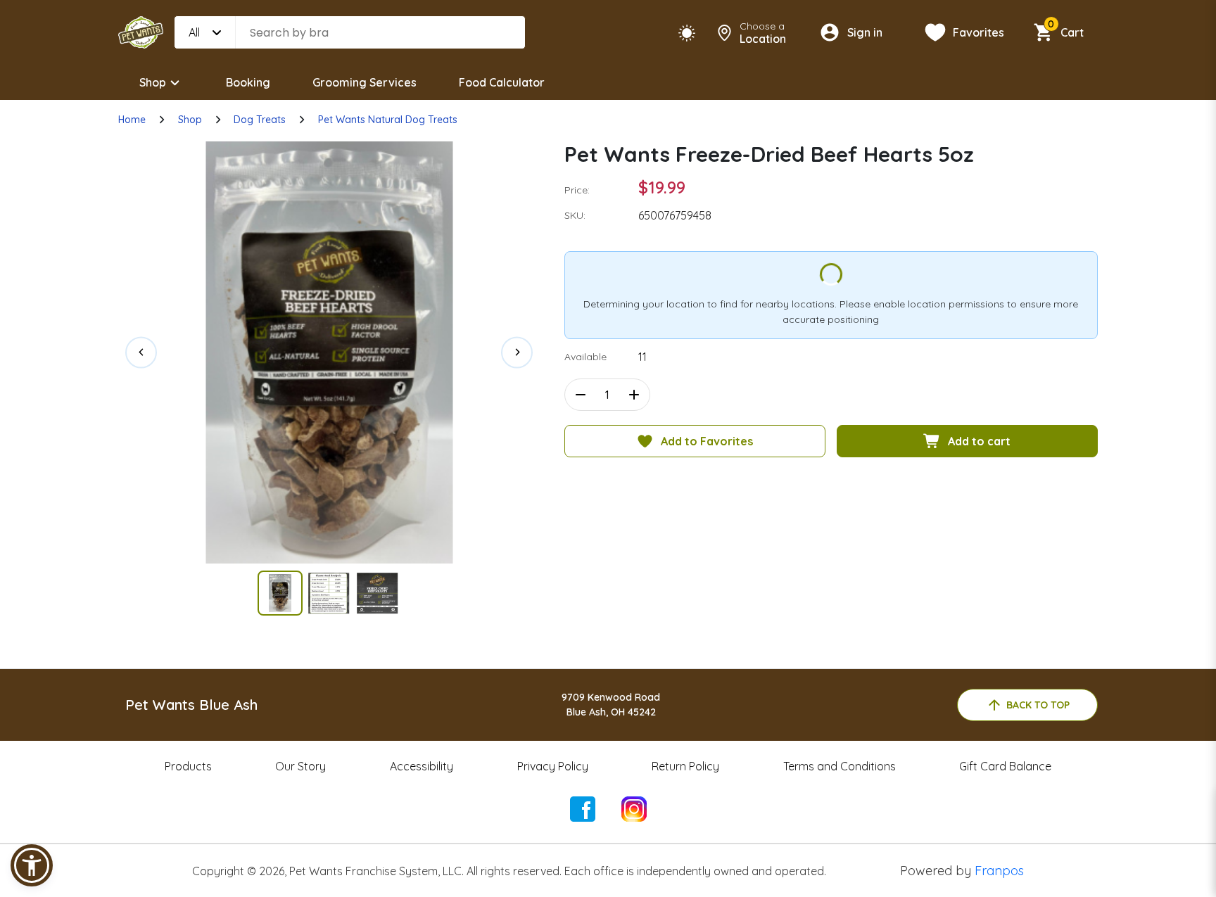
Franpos (999, 871)
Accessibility (421, 766)
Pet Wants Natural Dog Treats (387, 119)
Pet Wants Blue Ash (191, 704)
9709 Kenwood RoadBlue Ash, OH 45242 (611, 704)
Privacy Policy (552, 766)
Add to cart (979, 441)
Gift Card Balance (1005, 766)
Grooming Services (364, 82)
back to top (1038, 705)
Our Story (300, 766)
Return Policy (685, 766)
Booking (248, 82)
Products (188, 766)
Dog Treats (260, 119)
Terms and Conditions (839, 766)
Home (132, 119)
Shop (152, 82)
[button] (31, 865)
